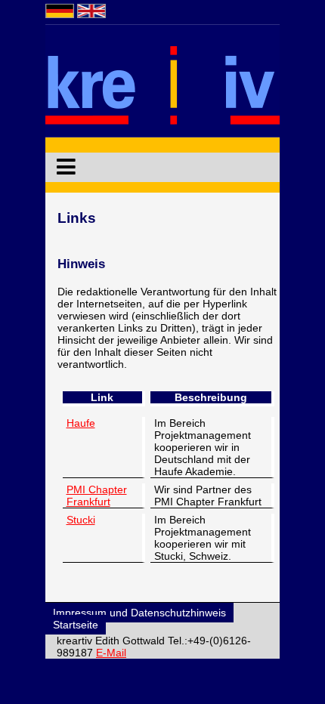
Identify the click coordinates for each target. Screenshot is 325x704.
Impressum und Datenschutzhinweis (139, 613)
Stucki (81, 520)
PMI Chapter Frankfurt (97, 495)
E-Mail (111, 653)
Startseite (75, 625)
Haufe (81, 423)
